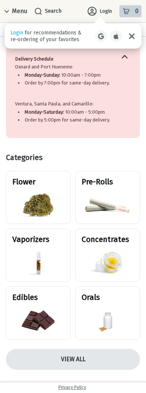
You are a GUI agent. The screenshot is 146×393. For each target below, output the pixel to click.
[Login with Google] (101, 36)
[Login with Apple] (116, 36)
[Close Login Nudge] (132, 36)
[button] (73, 36)
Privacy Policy (72, 387)
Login (106, 11)
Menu (19, 11)
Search (53, 11)
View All (73, 359)
